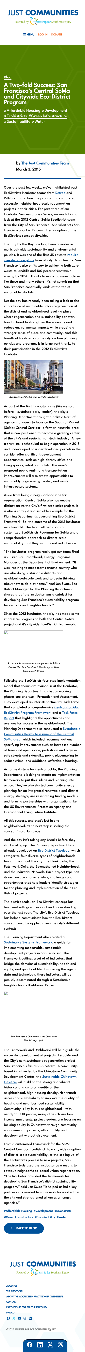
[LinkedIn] (39, 1345)
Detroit (60, 193)
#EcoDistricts (15, 116)
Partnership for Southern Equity (26, 1307)
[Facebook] (29, 1345)
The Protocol (14, 1291)
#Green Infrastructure (47, 116)
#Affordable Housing (22, 111)
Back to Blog (26, 1228)
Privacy (11, 1313)
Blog (7, 77)
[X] (50, 1345)
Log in (42, 34)
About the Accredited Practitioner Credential (34, 1297)
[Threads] (60, 1345)
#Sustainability (17, 122)
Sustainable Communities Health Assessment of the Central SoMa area (42, 734)
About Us (11, 1286)
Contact (11, 1302)
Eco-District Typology (53, 850)
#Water (38, 122)
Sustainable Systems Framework (28, 942)
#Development (54, 111)
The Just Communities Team (45, 163)
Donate (56, 34)
